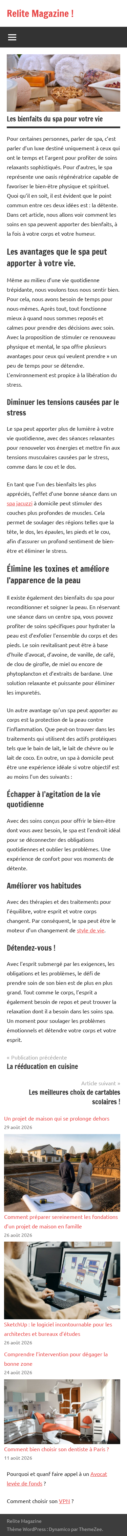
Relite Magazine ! (40, 13)
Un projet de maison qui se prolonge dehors (56, 1118)
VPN (64, 1500)
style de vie (90, 930)
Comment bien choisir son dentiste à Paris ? (56, 1448)
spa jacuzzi (20, 503)
